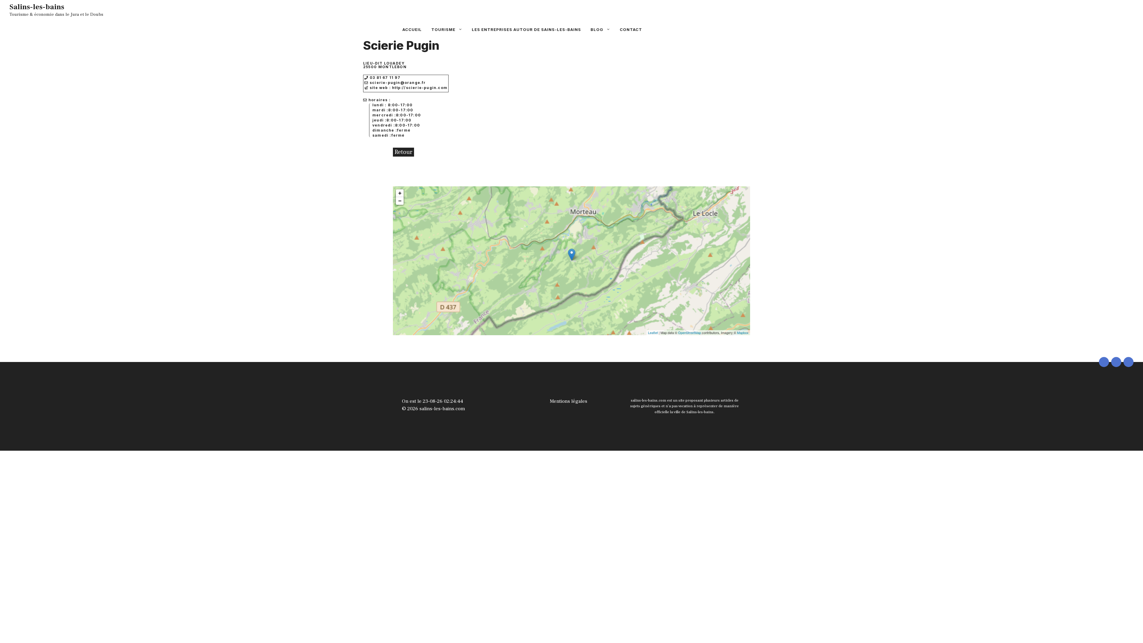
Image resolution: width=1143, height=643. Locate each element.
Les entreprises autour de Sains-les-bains (526, 29)
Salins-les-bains (37, 7)
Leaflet (653, 332)
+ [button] (400, 193)
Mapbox (743, 332)
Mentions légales (568, 401)
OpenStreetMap (689, 332)
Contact (631, 29)
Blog (597, 29)
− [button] (400, 201)
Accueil (412, 29)
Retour (403, 152)
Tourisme (443, 29)
